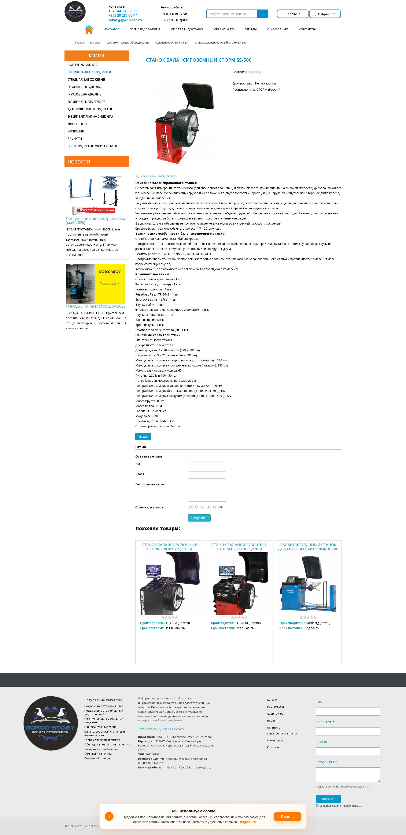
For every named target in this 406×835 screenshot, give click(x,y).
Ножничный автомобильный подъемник (103, 720)
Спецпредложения (144, 29)
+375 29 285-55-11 (123, 15)
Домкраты (75, 138)
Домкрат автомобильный (101, 749)
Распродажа (275, 706)
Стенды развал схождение (86, 79)
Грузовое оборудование (84, 94)
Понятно (287, 816)
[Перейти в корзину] (280, 14)
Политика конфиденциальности (282, 730)
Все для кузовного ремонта (87, 102)
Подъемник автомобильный (103, 706)
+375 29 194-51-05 (173, 729)
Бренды (251, 29)
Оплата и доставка (187, 29)
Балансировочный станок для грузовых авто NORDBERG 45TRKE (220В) (308, 546)
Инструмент (76, 131)
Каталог (112, 29)
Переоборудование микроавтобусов (93, 146)
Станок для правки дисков (102, 740)
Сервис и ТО (224, 29)
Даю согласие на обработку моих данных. (345, 786)
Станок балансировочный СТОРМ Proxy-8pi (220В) (239, 546)
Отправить (328, 799)
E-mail (323, 742)
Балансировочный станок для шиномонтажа (104, 733)
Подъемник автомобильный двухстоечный (103, 712)
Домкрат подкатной (98, 754)
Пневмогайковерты (97, 758)
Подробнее (247, 822)
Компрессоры (77, 124)
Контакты (307, 29)
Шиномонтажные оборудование (90, 72)
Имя (321, 702)
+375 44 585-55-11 (123, 11)
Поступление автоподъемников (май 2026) (97, 220)
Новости (272, 720)
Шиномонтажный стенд (100, 727)
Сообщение (327, 762)
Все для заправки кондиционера (90, 116)
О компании (277, 29)
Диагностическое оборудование (90, 109)
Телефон (326, 722)
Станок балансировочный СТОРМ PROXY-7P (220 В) (170, 546)
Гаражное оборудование (85, 87)
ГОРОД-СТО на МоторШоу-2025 (96, 306)
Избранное (326, 14)
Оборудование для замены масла (107, 744)
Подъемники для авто (83, 65)
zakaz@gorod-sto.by (125, 20)
